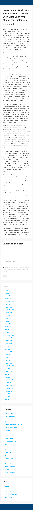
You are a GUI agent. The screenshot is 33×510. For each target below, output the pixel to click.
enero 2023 (8, 377)
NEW (6, 444)
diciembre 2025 (9, 301)
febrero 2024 (8, 354)
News (6, 447)
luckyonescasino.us (10, 441)
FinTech (7, 433)
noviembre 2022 (9, 382)
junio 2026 (8, 290)
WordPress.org (9, 497)
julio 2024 (7, 346)
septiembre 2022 (9, 388)
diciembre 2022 (9, 380)
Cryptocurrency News (11, 427)
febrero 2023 (8, 374)
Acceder (7, 489)
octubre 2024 (8, 340)
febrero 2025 (8, 329)
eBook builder (22, 59)
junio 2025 (8, 318)
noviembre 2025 (9, 304)
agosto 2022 (8, 391)
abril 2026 (8, 296)
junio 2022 (8, 396)
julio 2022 (7, 394)
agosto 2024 (8, 343)
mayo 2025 (8, 321)
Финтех (7, 469)
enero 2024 (8, 357)
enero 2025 (8, 332)
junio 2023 (8, 368)
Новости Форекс (10, 466)
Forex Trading (9, 438)
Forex (6, 436)
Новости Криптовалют (11, 464)
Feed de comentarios (11, 494)
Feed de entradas (10, 491)
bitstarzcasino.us (10, 416)
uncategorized (9, 458)
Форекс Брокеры (10, 472)
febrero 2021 (8, 399)
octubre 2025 (8, 307)
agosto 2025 (8, 312)
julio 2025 (7, 315)
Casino (7, 422)
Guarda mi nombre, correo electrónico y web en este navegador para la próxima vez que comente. (16, 269)
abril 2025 (8, 324)
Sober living (8, 452)
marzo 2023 (8, 371)
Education (7, 430)
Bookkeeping (8, 419)
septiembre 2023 (9, 366)
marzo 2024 (8, 352)
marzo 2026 (8, 298)
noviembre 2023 (9, 360)
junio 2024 (8, 349)
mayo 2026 (8, 293)
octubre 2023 (8, 363)
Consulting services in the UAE (13, 424)
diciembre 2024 (9, 335)
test (6, 455)
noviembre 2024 (9, 338)
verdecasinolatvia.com (11, 461)
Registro (7, 486)
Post (6, 450)
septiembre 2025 (9, 310)
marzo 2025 (8, 326)
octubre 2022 (8, 385)
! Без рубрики (9, 413)
